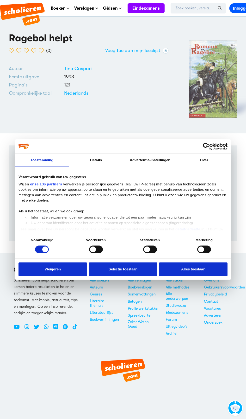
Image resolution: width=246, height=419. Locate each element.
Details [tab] (96, 160)
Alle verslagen (139, 280)
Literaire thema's (97, 303)
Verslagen (84, 8)
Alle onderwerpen (177, 296)
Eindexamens (146, 8)
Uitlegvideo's (176, 326)
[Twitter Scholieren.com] (38, 328)
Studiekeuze (176, 305)
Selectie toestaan (123, 269)
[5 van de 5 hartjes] (42, 50)
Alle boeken (99, 280)
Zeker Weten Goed (138, 324)
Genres (96, 294)
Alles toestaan (193, 269)
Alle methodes (177, 287)
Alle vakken (175, 280)
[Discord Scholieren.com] (57, 328)
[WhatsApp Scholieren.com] (48, 328)
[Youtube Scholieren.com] (18, 328)
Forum (171, 319)
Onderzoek (213, 322)
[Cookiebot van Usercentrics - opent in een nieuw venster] (206, 146)
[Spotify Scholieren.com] (67, 328)
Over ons (211, 280)
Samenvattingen (142, 294)
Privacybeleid (215, 294)
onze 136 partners (46, 184)
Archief (172, 333)
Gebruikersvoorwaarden (224, 287)
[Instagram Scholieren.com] (29, 328)
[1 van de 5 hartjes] (12, 50)
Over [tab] (204, 160)
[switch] (96, 249)
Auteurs (96, 287)
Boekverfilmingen (104, 319)
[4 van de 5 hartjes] (35, 50)
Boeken (58, 8)
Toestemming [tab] (42, 160)
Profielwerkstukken (144, 308)
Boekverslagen (140, 287)
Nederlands (76, 93)
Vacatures (212, 308)
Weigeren (53, 269)
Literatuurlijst (101, 312)
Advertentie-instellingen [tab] (150, 160)
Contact (211, 301)
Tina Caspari (78, 68)
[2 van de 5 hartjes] (20, 50)
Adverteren (213, 315)
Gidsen (110, 8)
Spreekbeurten (140, 315)
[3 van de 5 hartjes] (27, 50)
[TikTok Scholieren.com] (75, 328)
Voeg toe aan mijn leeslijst (132, 50)
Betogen (135, 301)
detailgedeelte (187, 229)
